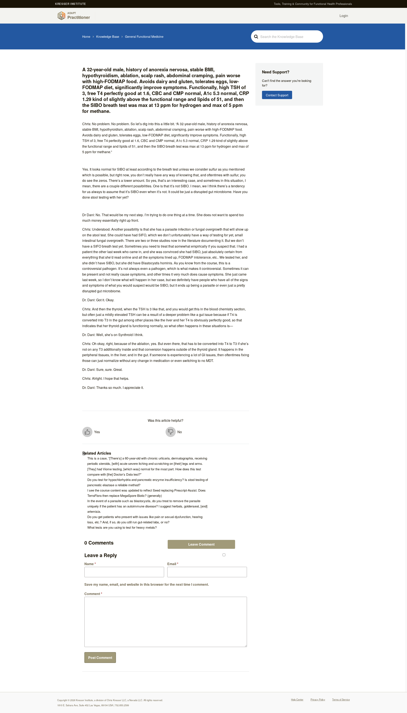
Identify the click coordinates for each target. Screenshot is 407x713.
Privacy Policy (318, 699)
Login (344, 15)
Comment (93, 594)
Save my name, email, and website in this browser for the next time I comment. (146, 584)
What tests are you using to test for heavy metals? (122, 527)
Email (172, 564)
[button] (124, 432)
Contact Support (277, 95)
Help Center (297, 699)
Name (90, 564)
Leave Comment (201, 544)
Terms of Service (341, 699)
